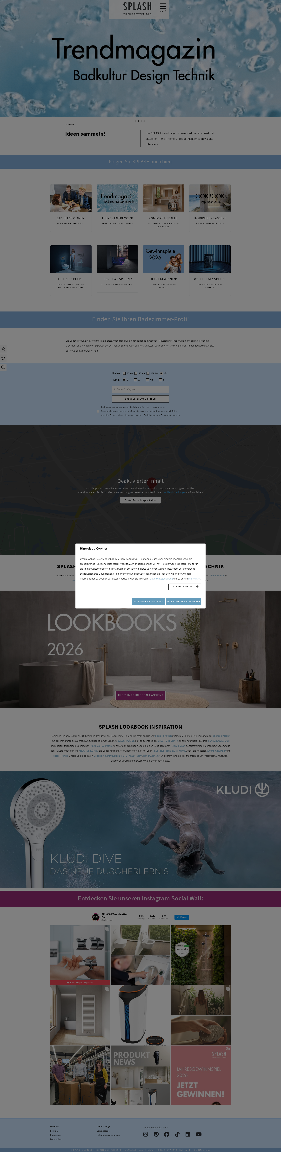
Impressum (194, 578)
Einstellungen (183, 586)
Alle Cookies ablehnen (148, 601)
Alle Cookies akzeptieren (183, 601)
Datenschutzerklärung (161, 578)
